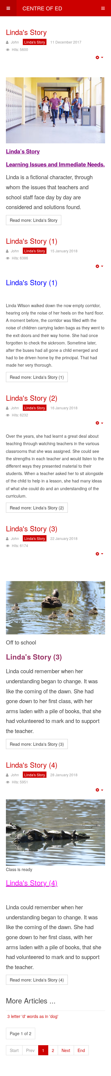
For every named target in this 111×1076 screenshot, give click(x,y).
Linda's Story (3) (31, 528)
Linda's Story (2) (31, 397)
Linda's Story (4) (31, 764)
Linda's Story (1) (31, 240)
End (81, 1050)
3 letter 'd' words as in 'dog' (32, 1016)
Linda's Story (26, 32)
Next (66, 1050)
